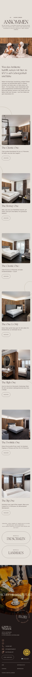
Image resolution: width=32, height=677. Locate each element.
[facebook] (3, 643)
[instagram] (3, 640)
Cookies (4, 668)
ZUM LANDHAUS (8, 657)
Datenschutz (21, 664)
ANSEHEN (6, 158)
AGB (3, 664)
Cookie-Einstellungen (8, 672)
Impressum (20, 668)
